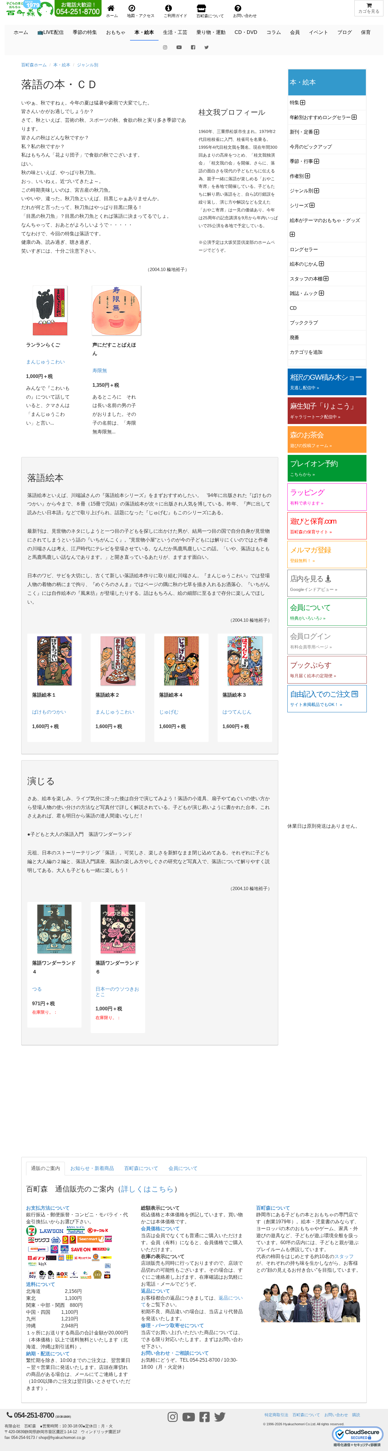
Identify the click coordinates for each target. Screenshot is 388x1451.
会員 (295, 32)
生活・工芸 (175, 32)
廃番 (294, 337)
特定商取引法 (276, 1415)
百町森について (141, 1168)
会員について (183, 1168)
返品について (155, 1291)
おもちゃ (115, 32)
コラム (273, 32)
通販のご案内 (45, 1168)
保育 (366, 32)
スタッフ (344, 1256)
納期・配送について (48, 1353)
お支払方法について (48, 1208)
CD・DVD (246, 32)
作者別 (297, 176)
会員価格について (160, 1228)
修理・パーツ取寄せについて (172, 1325)
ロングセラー (304, 249)
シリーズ (299, 205)
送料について (40, 1284)
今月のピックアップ (311, 146)
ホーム (21, 32)
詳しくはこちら (147, 1188)
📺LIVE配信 (50, 32)
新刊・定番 (301, 131)
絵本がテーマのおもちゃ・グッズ (325, 220)
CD (293, 308)
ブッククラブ (304, 322)
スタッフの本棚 (306, 278)
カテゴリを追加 (306, 352)
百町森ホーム (34, 64)
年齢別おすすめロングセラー (320, 117)
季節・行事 (301, 161)
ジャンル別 (87, 64)
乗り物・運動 (211, 32)
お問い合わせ (336, 1415)
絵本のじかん (304, 264)
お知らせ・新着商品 (92, 1168)
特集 (294, 102)
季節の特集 (85, 32)
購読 (356, 1415)
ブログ (344, 32)
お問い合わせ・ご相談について (175, 1353)
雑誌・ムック (304, 293)
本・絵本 (144, 32)
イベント (318, 32)
